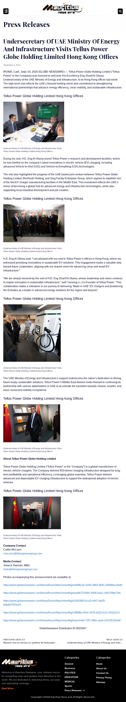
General (69, 663)
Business (70, 668)
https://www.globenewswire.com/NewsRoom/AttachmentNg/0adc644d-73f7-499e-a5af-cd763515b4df (62, 620)
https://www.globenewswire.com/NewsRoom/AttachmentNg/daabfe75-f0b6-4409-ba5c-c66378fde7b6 (62, 592)
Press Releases (73, 690)
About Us (101, 668)
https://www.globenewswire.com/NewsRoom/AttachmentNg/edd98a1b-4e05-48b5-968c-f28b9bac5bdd (62, 585)
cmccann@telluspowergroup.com (22, 553)
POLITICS (70, 672)
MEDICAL (70, 681)
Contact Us (102, 673)
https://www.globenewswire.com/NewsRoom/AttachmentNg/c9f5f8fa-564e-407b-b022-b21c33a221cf (61, 612)
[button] (120, 11)
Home (99, 663)
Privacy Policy (104, 677)
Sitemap (100, 682)
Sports (68, 686)
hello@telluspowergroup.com (20, 569)
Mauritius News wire (62, 697)
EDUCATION (71, 677)
